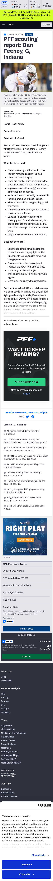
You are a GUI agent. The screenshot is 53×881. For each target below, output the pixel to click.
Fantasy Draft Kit (9, 752)
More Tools (26, 629)
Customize (24, 874)
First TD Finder (8, 729)
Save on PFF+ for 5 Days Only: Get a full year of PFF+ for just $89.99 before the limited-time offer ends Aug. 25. (26, 15)
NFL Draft (5, 712)
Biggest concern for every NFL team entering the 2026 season (22, 499)
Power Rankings (8, 744)
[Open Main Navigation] (3, 25)
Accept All (26, 864)
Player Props (7, 726)
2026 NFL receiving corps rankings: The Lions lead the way (24, 465)
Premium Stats (8, 740)
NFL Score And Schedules (13, 733)
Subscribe (6, 789)
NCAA (5, 6)
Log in (26, 393)
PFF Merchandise (9, 796)
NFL (4, 3)
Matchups (6, 748)
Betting (5, 697)
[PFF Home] (10, 25)
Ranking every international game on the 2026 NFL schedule (24, 482)
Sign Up (29, 35)
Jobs (3, 677)
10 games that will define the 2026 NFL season (21, 432)
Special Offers (8, 793)
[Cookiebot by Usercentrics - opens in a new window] (38, 806)
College (5, 709)
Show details (38, 855)
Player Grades (7, 737)
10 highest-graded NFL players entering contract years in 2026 (24, 490)
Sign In (46, 25)
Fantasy (5, 701)
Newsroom (6, 680)
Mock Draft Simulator (11, 763)
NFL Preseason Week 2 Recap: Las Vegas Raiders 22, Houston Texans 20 (25, 449)
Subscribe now (26, 382)
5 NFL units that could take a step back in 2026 (24, 507)
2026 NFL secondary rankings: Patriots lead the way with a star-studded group (26, 457)
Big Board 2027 (8, 759)
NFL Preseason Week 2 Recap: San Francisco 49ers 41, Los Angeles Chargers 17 (25, 440)
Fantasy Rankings (9, 755)
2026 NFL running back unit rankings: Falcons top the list (23, 474)
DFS (3, 705)
